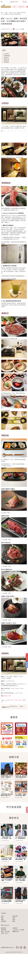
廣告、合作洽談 (5, 931)
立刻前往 (6, 54)
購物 (14, 921)
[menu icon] (1, 2)
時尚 (14, 919)
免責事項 (15, 928)
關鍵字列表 (16, 931)
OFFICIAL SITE (6, 696)
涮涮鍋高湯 (7, 56)
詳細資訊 (6, 62)
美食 (6, 12)
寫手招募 (3, 930)
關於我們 (3, 928)
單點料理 (6, 60)
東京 (14, 7)
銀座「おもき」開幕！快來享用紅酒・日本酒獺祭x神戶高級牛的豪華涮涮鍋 (13, 13)
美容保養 (15, 916)
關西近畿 (21, 7)
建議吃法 (6, 58)
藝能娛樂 (3, 921)
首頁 (2, 12)
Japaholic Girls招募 (18, 930)
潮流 (2, 918)
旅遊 (14, 918)
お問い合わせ (4, 933)
